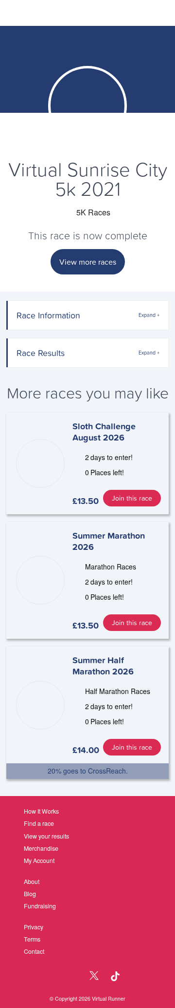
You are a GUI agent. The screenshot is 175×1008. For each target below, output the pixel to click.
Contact (34, 951)
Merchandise (41, 848)
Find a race (39, 823)
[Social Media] (73, 976)
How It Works (41, 811)
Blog (30, 893)
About (31, 881)
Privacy (33, 927)
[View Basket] (142, 13)
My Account (39, 860)
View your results (46, 836)
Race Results (41, 352)
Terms (32, 939)
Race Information (48, 315)
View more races (87, 262)
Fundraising (40, 906)
